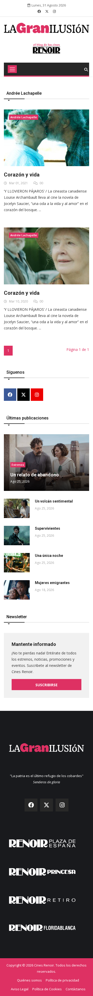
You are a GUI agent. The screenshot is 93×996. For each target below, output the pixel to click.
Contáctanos (76, 989)
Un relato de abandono (34, 474)
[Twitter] (23, 395)
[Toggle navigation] (12, 69)
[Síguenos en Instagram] (54, 11)
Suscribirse (46, 684)
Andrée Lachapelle (23, 117)
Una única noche (49, 556)
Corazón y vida (22, 175)
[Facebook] (10, 395)
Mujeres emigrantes (52, 583)
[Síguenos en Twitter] (47, 11)
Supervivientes (47, 528)
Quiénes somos (29, 980)
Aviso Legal (19, 989)
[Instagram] (37, 395)
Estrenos (18, 465)
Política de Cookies (47, 989)
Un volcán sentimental (54, 501)
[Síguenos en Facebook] (39, 11)
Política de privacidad (62, 980)
